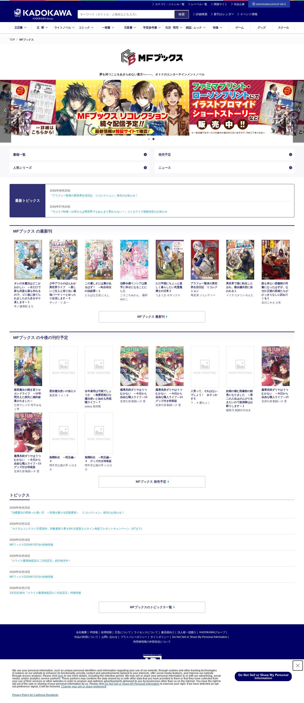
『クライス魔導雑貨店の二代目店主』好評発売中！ (40, 560)
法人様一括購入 (187, 632)
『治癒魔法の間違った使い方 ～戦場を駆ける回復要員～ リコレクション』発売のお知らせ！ (67, 512)
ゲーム (239, 27)
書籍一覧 (19, 154)
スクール (283, 27)
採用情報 (106, 632)
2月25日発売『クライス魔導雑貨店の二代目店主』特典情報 (45, 592)
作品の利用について (86, 637)
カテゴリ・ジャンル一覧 (169, 4)
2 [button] (154, 139)
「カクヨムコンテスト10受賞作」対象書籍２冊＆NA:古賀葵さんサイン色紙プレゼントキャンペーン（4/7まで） (77, 528)
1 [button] (150, 139)
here (60, 675)
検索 (181, 14)
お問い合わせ (109, 637)
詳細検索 (201, 14)
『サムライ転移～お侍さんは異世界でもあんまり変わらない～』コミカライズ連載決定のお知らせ (108, 211)
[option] (152, 108)
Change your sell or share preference (83, 686)
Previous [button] (5, 111)
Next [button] (298, 111)
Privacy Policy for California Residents (35, 695)
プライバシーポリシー (134, 637)
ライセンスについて (146, 632)
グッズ (261, 27)
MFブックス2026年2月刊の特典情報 (31, 576)
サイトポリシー (159, 637)
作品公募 (239, 4)
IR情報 (94, 632)
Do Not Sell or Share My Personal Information (199, 637)
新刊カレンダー (224, 14)
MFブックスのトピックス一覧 (151, 607)
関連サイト (220, 4)
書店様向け (167, 632)
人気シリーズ (22, 167)
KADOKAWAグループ (212, 632)
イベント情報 (248, 14)
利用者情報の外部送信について (152, 641)
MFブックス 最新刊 (151, 316)
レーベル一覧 (199, 4)
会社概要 (81, 632)
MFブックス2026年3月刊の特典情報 (31, 544)
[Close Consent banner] (298, 665)
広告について (123, 632)
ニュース (164, 167)
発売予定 (164, 154)
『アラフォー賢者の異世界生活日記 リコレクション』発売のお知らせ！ (94, 195)
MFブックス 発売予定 (151, 481)
